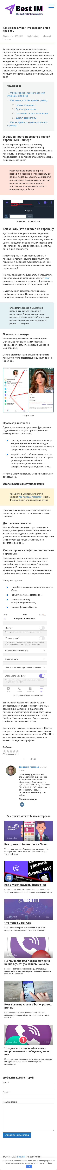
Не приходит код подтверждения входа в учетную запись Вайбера (27, 962)
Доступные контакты (26, 118)
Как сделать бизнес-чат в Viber (25, 844)
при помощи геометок (30, 497)
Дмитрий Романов (29, 767)
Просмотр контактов (26, 109)
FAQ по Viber (32, 36)
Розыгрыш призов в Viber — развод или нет (27, 1006)
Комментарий (10, 1102)
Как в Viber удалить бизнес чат (25, 884)
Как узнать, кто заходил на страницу (29, 100)
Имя (6, 1082)
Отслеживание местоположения (32, 113)
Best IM (21, 1156)
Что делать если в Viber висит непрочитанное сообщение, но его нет (27, 1051)
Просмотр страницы (25, 105)
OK (29, 1166)
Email (6, 1092)
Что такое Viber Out (17, 922)
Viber (47, 278)
